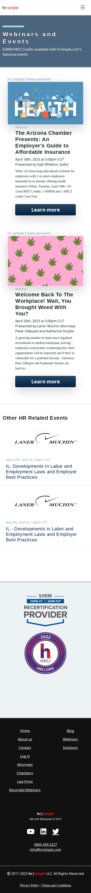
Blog (70, 730)
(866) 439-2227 (45, 844)
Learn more (45, 209)
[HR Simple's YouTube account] (30, 831)
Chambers (25, 773)
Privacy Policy (29, 885)
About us (25, 739)
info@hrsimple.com (45, 849)
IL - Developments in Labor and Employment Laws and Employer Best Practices (41, 534)
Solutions (70, 747)
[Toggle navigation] (82, 8)
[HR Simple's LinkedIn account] (43, 831)
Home (25, 730)
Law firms (25, 781)
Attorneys (25, 764)
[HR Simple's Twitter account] (55, 831)
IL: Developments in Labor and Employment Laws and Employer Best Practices (41, 472)
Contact (25, 747)
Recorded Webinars (25, 790)
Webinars (70, 739)
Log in (25, 756)
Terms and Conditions (56, 885)
